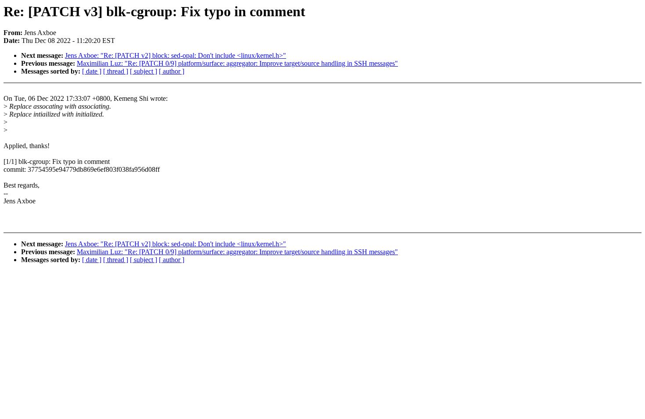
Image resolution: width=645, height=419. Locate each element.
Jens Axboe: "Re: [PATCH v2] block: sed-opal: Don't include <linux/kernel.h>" (175, 55)
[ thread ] (115, 71)
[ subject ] (143, 71)
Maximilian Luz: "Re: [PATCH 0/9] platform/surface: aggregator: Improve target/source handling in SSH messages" (237, 63)
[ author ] (171, 71)
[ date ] (91, 71)
